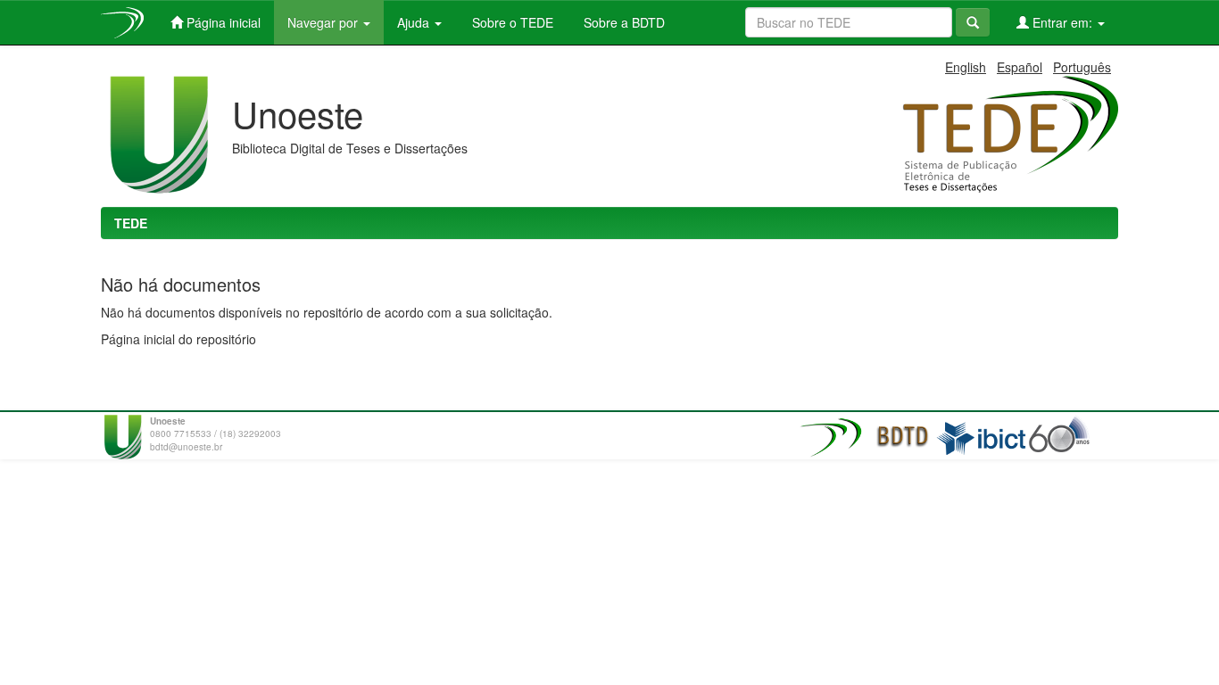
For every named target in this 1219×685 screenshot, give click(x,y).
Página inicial (222, 22)
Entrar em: (1062, 22)
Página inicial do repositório (178, 339)
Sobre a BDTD (622, 22)
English (965, 67)
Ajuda (415, 22)
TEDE (130, 223)
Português (1082, 67)
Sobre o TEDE (511, 22)
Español (1019, 67)
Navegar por (324, 22)
